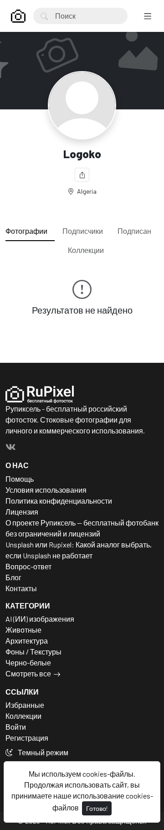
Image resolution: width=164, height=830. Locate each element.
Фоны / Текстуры (33, 651)
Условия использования (46, 489)
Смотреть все (28, 673)
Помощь (19, 478)
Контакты (21, 588)
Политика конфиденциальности (58, 500)
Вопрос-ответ (28, 566)
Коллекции (86, 250)
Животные (23, 629)
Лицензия (21, 511)
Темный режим (42, 752)
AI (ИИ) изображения (39, 618)
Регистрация (26, 737)
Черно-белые (28, 662)
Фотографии (26, 231)
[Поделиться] (82, 175)
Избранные (24, 705)
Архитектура (26, 640)
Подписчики (82, 231)
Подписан (134, 231)
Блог (13, 577)
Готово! (97, 808)
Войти (15, 726)
